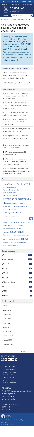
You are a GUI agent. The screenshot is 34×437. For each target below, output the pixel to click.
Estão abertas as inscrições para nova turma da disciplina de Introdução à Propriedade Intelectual (17, 161)
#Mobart (13, 220)
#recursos (24, 228)
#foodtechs (6, 206)
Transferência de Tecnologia (9, 245)
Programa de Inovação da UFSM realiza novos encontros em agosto (15, 113)
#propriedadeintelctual (18, 226)
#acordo (5, 184)
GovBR (3, 1)
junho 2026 (7, 319)
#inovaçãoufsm (11, 216)
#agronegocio (10, 187)
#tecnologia (6, 235)
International (16, 4)
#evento (19, 203)
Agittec (18, 239)
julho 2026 (7, 314)
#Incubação (6, 209)
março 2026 (7, 331)
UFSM (18, 245)
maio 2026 (6, 323)
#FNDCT (24, 203)
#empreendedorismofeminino (11, 195)
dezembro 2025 (8, 344)
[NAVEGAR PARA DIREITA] (32, 1)
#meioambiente (6, 220)
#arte (15, 187)
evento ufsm (6, 242)
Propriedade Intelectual (20, 242)
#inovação (13, 209)
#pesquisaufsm (25, 222)
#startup (11, 232)
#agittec (12, 183)
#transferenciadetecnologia (20, 235)
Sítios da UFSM (27, 4)
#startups (19, 231)
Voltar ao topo (28, 351)
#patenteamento (8, 222)
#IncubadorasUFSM (18, 206)
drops (24, 238)
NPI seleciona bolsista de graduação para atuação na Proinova (16, 130)
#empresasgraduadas (10, 203)
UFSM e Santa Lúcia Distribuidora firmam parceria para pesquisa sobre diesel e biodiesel (16, 95)
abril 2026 (6, 327)
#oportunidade (18, 220)
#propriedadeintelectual (10, 228)
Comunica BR (14, 1)
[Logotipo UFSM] (5, 9)
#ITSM (22, 217)
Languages (5, 4)
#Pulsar (19, 228)
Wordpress (4, 422)
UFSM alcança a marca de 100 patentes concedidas (14, 153)
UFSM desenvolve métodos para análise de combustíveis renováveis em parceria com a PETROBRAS (16, 171)
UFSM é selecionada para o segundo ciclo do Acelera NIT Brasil (16, 146)
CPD (11, 424)
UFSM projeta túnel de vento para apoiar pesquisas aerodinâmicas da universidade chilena (15, 138)
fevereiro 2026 (8, 336)
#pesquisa (16, 222)
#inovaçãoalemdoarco (13, 212)
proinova (11, 242)
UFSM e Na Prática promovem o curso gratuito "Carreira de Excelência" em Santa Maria (16, 105)
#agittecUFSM (23, 183)
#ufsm (6, 238)
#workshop (12, 239)
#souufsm (5, 232)
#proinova (7, 225)
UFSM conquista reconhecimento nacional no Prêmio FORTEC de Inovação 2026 (15, 121)
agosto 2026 (7, 310)
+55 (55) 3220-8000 (9, 383)
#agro (4, 187)
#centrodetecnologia (11, 190)
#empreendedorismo (9, 192)
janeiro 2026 (7, 340)
